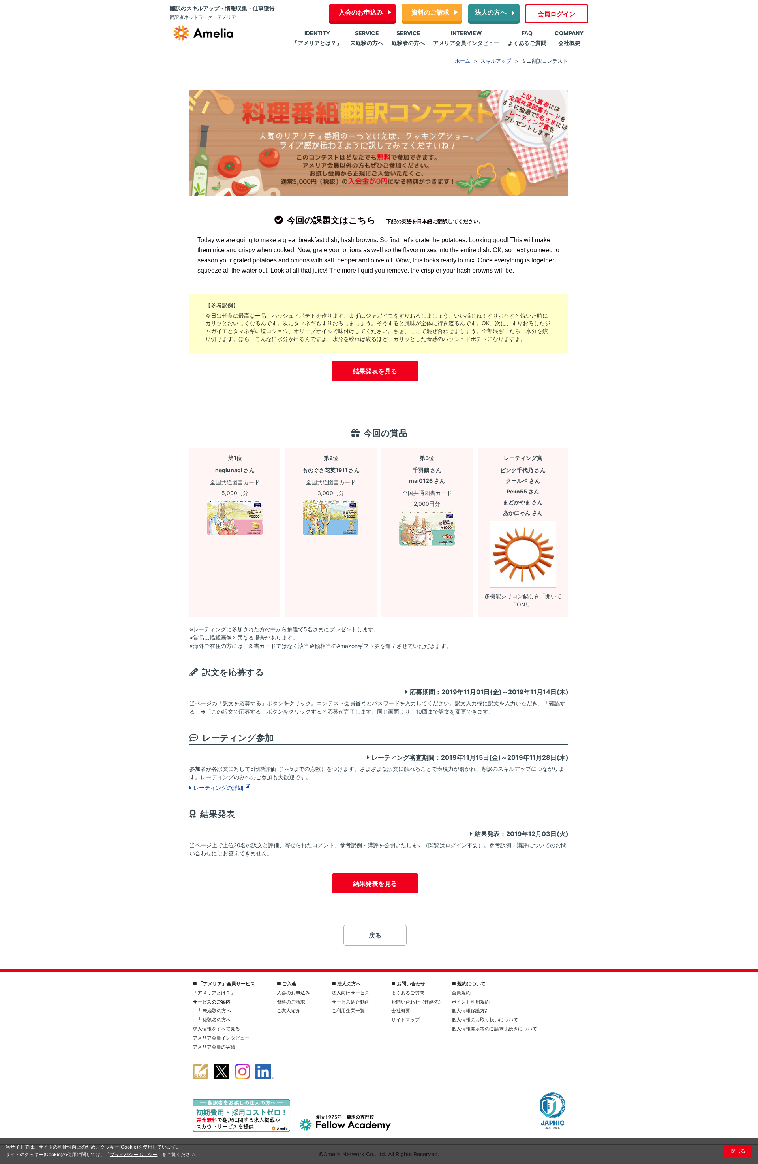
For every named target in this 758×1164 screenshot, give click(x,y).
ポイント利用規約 (471, 1002)
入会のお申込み (361, 12)
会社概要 (400, 1010)
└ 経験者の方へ (214, 1020)
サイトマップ (405, 1020)
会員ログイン (557, 14)
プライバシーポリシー (133, 1154)
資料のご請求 (430, 12)
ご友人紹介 (288, 1010)
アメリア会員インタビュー (221, 1038)
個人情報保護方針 (471, 1010)
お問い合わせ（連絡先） (417, 1002)
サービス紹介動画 (351, 1002)
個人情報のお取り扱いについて (485, 1020)
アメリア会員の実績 (214, 1047)
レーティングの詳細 (219, 787)
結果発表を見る (375, 371)
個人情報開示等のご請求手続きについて (494, 1029)
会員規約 (461, 993)
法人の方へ (491, 12)
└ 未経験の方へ (214, 1010)
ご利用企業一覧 (348, 1010)
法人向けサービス (351, 993)
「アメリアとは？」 (214, 993)
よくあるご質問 (407, 993)
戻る (375, 935)
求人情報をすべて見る (216, 1029)
